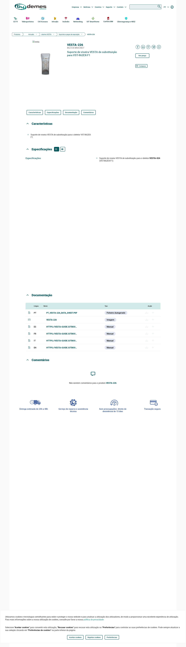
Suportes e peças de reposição (69, 34)
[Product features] (56, 149)
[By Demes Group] (30, 7)
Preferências (112, 637)
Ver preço (142, 55)
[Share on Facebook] (137, 46)
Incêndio (66, 21)
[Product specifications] (62, 149)
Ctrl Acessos (43, 21)
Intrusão (55, 21)
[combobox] (145, 6)
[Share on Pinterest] (148, 46)
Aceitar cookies (75, 637)
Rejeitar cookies (94, 637)
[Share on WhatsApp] (159, 46)
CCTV (15, 21)
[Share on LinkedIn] (143, 46)
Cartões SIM (108, 21)
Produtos (17, 34)
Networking (77, 21)
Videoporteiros (28, 21)
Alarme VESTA (46, 34)
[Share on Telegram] (153, 46)
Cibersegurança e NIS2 (126, 21)
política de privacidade (94, 619)
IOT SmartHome (93, 21)
